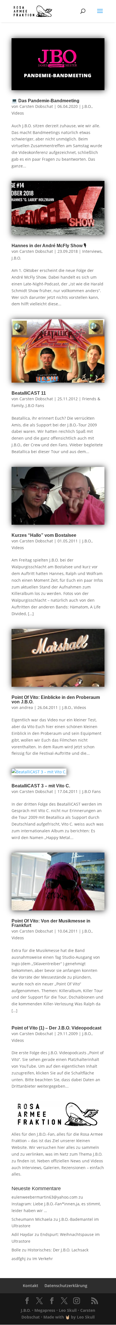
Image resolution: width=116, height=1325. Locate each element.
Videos (18, 113)
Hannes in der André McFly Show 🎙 (49, 245)
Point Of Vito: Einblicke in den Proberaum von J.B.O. (56, 699)
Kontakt (30, 1285)
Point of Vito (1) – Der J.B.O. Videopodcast (56, 1028)
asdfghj (19, 1258)
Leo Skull (68, 1310)
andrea (26, 707)
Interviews (92, 251)
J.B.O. (87, 106)
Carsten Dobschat (36, 106)
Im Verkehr (42, 1258)
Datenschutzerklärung (65, 1285)
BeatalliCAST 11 (29, 393)
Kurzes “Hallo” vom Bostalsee (44, 535)
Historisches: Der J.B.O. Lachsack (58, 1250)
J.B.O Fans (35, 405)
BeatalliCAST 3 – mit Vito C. (41, 785)
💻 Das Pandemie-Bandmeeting (45, 100)
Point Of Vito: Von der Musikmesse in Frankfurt (51, 923)
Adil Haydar (23, 1234)
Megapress (44, 1310)
